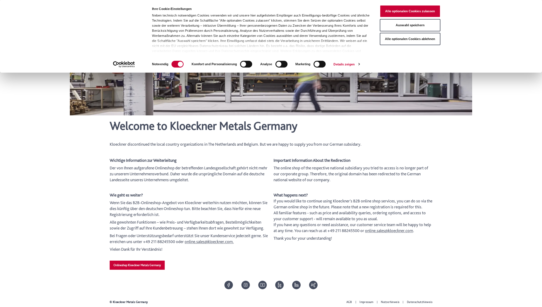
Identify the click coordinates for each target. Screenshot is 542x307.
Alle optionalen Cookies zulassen (410, 11)
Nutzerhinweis (390, 302)
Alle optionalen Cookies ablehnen (410, 39)
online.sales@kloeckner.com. (209, 241)
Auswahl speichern (410, 25)
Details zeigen (343, 64)
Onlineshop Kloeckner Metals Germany (137, 265)
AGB (349, 302)
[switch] (246, 64)
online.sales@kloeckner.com (389, 230)
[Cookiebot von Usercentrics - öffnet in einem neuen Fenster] (123, 64)
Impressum (366, 302)
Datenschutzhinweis (419, 302)
